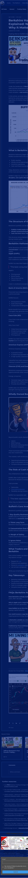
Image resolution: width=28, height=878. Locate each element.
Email (4, 859)
